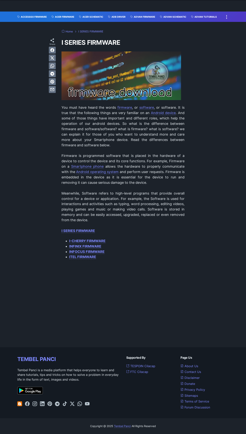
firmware (124, 107)
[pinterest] (52, 81)
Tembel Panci (122, 426)
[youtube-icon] (87, 404)
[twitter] (52, 58)
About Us (191, 366)
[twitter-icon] (72, 404)
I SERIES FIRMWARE (78, 231)
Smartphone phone (87, 166)
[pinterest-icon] (49, 404)
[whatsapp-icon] (79, 404)
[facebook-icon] (27, 404)
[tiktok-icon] (64, 404)
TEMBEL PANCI (36, 359)
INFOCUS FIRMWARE (87, 252)
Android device (163, 113)
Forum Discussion (197, 407)
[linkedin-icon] (42, 404)
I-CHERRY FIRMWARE (87, 241)
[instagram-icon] (34, 404)
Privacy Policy (194, 390)
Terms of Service (196, 401)
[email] (52, 89)
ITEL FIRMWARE (82, 257)
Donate (189, 384)
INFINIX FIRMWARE (85, 246)
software (146, 107)
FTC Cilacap (138, 372)
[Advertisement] (123, 302)
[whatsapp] (52, 65)
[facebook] (52, 50)
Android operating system (97, 172)
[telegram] (52, 73)
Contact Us (192, 372)
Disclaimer (192, 378)
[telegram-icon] (57, 404)
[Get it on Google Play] (30, 393)
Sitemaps (191, 396)
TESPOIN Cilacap (142, 366)
